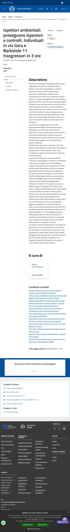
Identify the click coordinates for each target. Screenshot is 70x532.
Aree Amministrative (7, 445)
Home (4, 17)
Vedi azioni (60, 30)
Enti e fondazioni (6, 451)
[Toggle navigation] (4, 9)
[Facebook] (46, 9)
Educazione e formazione (39, 442)
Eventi (54, 460)
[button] (35, 529)
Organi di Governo (6, 441)
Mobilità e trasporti (24, 462)
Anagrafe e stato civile (25, 443)
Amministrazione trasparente (40, 479)
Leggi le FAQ (22, 489)
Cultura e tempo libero (25, 446)
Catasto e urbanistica (24, 459)
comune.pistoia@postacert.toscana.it (13, 502)
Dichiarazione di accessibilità (40, 491)
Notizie (54, 441)
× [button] (68, 512)
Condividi (50, 30)
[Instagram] (55, 9)
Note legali (38, 487)
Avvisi (54, 448)
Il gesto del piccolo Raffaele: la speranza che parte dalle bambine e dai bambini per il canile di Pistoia (47, 296)
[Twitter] (51, 9)
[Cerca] (66, 9)
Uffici (2, 448)
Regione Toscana (8, 2)
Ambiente (38, 459)
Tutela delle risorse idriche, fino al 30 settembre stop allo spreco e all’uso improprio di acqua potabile (47, 320)
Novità (10, 17)
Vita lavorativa (22, 449)
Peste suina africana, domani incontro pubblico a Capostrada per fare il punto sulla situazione (45, 309)
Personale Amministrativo (6, 459)
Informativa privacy (41, 483)
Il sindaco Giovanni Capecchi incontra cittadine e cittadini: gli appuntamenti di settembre (45, 291)
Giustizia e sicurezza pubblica (41, 448)
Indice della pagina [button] (10, 76)
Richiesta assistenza (24, 493)
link (52, 521)
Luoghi (54, 457)
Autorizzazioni (39, 468)
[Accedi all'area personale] (62, 2)
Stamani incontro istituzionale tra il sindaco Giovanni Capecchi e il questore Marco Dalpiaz (47, 340)
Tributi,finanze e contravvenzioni (40, 454)
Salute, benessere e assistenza (41, 463)
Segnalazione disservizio (22, 484)
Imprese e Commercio (25, 453)
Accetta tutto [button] (28, 525)
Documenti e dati (6, 464)
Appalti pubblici (23, 456)
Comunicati (18, 17)
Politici (3, 454)
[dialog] (35, 521)
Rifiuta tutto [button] (42, 524)
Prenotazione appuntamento (22, 479)
